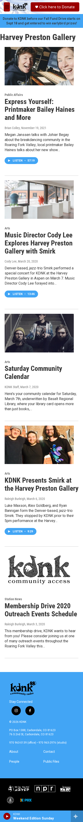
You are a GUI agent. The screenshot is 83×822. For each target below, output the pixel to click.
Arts (7, 228)
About (13, 751)
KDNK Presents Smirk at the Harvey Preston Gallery (41, 484)
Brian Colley (12, 128)
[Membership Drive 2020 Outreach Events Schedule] (39, 570)
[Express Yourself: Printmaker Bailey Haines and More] (39, 66)
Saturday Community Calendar (33, 372)
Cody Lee (11, 261)
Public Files (51, 761)
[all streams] (77, 816)
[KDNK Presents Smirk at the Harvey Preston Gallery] (39, 445)
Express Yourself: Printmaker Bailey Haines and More (40, 110)
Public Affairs (14, 95)
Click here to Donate (57, 7)
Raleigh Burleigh (15, 499)
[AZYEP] (18, 788)
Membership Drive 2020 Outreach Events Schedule (41, 610)
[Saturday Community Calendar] (39, 333)
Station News (13, 599)
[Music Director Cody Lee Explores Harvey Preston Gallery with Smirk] (39, 199)
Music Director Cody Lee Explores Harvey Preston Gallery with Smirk (39, 243)
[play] (7, 816)
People (14, 761)
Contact (49, 751)
